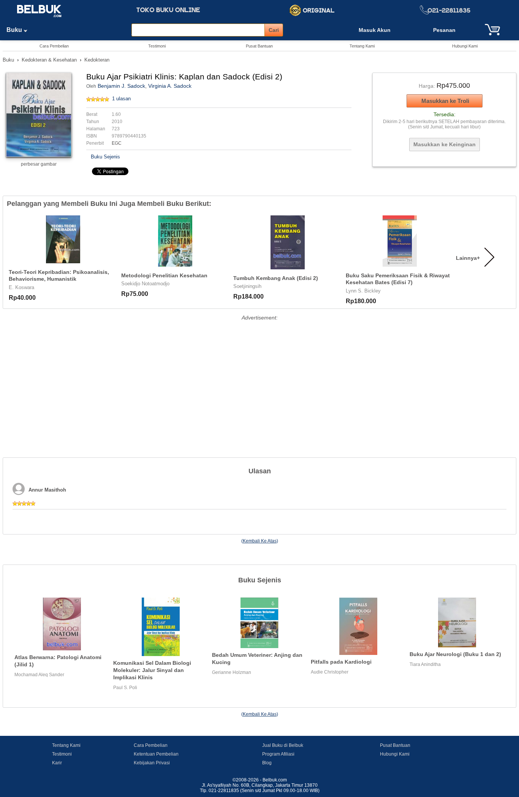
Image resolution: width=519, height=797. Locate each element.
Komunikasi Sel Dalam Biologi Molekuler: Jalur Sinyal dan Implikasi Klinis (152, 670)
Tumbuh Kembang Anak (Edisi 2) (275, 278)
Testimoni (157, 46)
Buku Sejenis (105, 157)
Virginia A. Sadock (169, 86)
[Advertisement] (259, 376)
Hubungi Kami (465, 46)
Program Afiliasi (278, 754)
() (259, 541)
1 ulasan (121, 98)
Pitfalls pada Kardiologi (341, 662)
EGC (117, 143)
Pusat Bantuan (259, 46)
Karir (57, 762)
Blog (267, 762)
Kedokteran (96, 60)
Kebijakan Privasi (152, 762)
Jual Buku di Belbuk (282, 745)
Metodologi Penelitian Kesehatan (164, 275)
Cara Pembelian (54, 46)
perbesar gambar (39, 164)
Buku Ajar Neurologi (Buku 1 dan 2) (455, 654)
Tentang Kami (362, 46)
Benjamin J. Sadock (121, 86)
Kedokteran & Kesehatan (49, 60)
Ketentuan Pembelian (156, 754)
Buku (15, 30)
